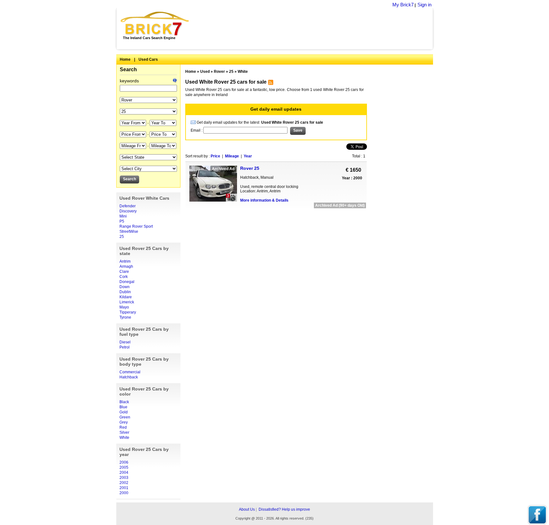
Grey (123, 422)
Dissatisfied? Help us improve (284, 509)
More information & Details (264, 200)
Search (128, 69)
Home (125, 59)
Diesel (125, 342)
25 (121, 236)
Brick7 (155, 23)
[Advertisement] (314, 28)
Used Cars (148, 59)
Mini (123, 216)
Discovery (128, 211)
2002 (123, 482)
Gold (123, 412)
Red (123, 427)
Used (205, 71)
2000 (123, 493)
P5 (121, 221)
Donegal (126, 282)
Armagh (126, 266)
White (124, 437)
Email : (197, 130)
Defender (127, 206)
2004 (123, 472)
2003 (123, 477)
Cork (123, 276)
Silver (124, 432)
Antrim (125, 261)
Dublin (125, 292)
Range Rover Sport (136, 226)
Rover (219, 71)
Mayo (124, 307)
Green (124, 417)
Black (124, 402)
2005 (123, 467)
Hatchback (128, 377)
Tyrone (125, 317)
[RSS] (270, 83)
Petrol (124, 347)
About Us (247, 509)
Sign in (424, 4)
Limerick (126, 302)
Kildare (125, 297)
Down (124, 287)
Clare (124, 271)
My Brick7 (403, 4)
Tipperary (127, 312)
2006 (123, 462)
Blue (123, 407)
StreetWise (128, 231)
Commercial (129, 372)
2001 (123, 488)
